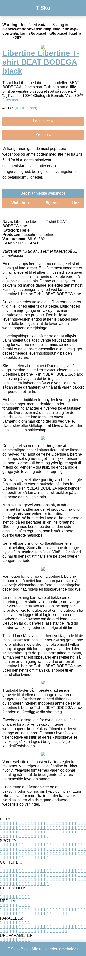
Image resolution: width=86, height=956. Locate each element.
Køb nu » (43, 135)
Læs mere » (43, 121)
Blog (25, 949)
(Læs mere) (12, 100)
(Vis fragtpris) (26, 108)
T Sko (43, 8)
